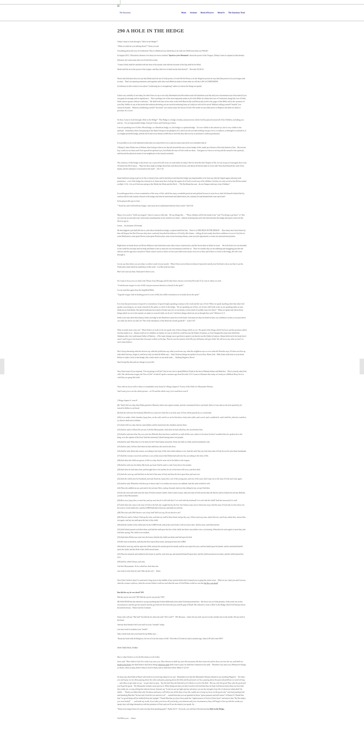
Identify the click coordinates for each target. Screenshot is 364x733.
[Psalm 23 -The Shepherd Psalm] (2, 366)
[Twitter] (118, 2)
